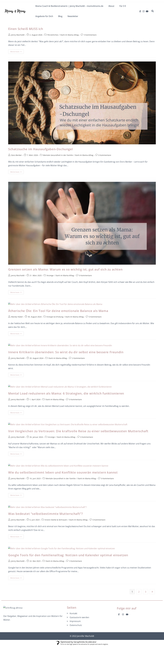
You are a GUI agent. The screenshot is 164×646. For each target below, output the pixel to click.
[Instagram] (143, 11)
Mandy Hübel (17, 317)
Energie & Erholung (55, 317)
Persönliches (52, 35)
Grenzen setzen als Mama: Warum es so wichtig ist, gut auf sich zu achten (65, 269)
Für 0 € (122, 6)
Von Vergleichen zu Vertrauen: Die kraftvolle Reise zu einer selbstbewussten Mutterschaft (78, 431)
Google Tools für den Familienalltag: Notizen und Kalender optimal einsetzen (68, 555)
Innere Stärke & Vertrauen (56, 520)
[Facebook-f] (140, 11)
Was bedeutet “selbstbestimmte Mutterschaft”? (45, 514)
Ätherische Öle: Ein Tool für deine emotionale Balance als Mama (58, 311)
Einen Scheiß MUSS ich (25, 29)
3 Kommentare (90, 35)
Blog (60, 16)
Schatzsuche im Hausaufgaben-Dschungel (40, 149)
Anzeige (50, 275)
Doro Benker (16, 155)
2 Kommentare (78, 358)
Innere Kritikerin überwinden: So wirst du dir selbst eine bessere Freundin (65, 352)
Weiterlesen (17, 51)
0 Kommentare (104, 155)
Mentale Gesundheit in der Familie (58, 155)
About (111, 6)
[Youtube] (147, 11)
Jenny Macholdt (17, 35)
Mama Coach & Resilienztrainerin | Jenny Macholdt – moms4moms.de (69, 6)
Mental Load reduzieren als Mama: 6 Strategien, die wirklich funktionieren (66, 393)
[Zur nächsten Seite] (152, 591)
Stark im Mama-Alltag (69, 35)
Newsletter (73, 16)
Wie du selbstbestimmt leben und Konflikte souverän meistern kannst (63, 472)
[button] (152, 11)
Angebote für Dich (44, 16)
